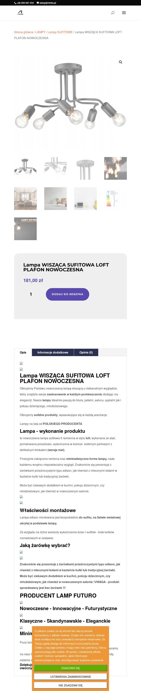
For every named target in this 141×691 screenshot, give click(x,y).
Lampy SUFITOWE (60, 32)
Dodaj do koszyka (67, 294)
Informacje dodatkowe (52, 352)
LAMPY (40, 32)
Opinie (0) (86, 352)
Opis (23, 352)
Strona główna (23, 32)
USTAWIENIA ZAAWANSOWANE (70, 676)
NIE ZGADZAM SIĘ (71, 685)
